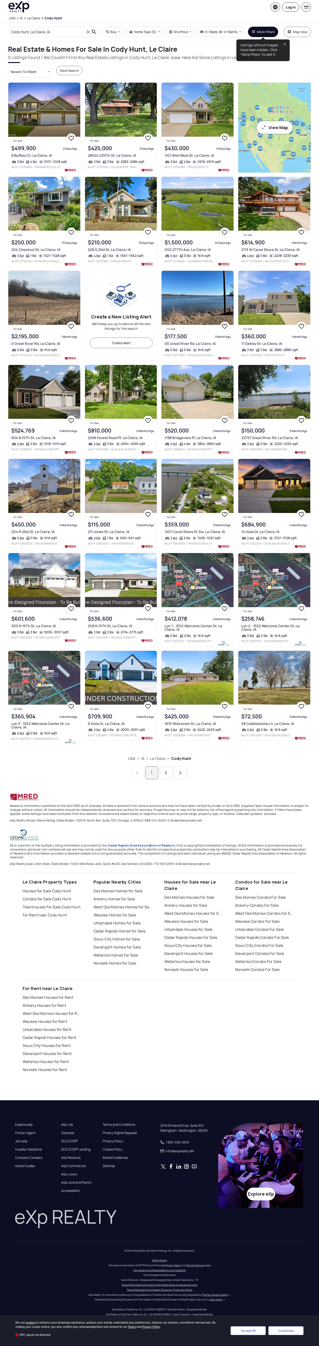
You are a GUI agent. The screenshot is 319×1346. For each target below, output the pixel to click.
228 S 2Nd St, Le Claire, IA (109, 249)
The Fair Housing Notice (215, 1294)
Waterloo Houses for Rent (46, 1061)
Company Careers (28, 1157)
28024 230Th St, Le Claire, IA (112, 155)
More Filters (266, 32)
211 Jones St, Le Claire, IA (108, 531)
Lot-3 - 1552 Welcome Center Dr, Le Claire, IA (40, 725)
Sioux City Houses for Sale (188, 945)
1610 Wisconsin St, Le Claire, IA (190, 723)
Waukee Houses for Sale (186, 921)
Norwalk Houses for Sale (186, 969)
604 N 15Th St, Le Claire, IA (33, 437)
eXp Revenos (71, 1157)
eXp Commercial (73, 1166)
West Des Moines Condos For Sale (264, 913)
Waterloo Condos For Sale (258, 961)
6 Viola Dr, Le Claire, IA (106, 723)
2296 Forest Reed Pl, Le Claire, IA (115, 437)
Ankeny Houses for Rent (44, 1005)
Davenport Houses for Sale (188, 953)
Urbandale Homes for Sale (117, 923)
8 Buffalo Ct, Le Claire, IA (31, 155)
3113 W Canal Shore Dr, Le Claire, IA (270, 249)
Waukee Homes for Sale (115, 915)
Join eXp (21, 1141)
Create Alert (121, 343)
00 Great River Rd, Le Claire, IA (190, 343)
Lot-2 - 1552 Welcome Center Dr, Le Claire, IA (270, 627)
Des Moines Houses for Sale (189, 897)
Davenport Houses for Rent (47, 1053)
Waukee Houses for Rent (45, 1021)
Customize (286, 1331)
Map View (300, 32)
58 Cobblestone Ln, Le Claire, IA (267, 723)
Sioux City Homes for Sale (117, 939)
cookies (31, 1322)
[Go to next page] (180, 772)
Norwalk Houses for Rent (45, 1069)
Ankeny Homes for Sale (114, 899)
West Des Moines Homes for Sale (123, 907)
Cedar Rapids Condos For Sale (262, 937)
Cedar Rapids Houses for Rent (50, 1037)
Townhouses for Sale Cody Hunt (52, 907)
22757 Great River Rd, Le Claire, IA (269, 437)
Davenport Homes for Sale (117, 947)
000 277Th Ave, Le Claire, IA (188, 249)
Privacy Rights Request (120, 1132)
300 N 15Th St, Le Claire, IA (33, 625)
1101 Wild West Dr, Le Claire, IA (189, 155)
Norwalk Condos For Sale (257, 969)
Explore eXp (24, 1124)
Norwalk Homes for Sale (115, 963)
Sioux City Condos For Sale (259, 945)
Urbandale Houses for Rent (47, 1029)
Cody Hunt (181, 758)
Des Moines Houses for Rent (48, 997)
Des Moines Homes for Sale (118, 890)
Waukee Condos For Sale (257, 921)
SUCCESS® (69, 1141)
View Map (278, 127)
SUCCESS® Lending (75, 1149)
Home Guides (25, 1166)
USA (131, 758)
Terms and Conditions (119, 1124)
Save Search (69, 70)
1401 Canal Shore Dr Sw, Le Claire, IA (195, 531)
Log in (291, 7)
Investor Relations (28, 1149)
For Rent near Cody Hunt (45, 915)
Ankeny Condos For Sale (257, 905)
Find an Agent (25, 1132)
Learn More (215, 1299)
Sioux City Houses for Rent (47, 1045)
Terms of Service (195, 1265)
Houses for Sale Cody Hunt (47, 890)
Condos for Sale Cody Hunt (47, 899)
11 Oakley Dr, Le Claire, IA (261, 343)
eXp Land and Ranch (76, 1182)
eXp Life (67, 1124)
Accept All (248, 1331)
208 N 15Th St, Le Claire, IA (110, 625)
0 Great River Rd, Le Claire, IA (35, 343)
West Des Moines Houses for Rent (52, 1013)
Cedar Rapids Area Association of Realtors (141, 845)
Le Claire (157, 758)
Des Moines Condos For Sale (260, 897)
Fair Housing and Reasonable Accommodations (159, 1270)
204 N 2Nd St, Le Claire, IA (33, 531)
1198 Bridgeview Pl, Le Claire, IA (190, 437)
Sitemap (109, 1166)
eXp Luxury (69, 1174)
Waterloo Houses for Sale (187, 961)
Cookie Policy (113, 1149)
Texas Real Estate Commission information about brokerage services (159, 1285)
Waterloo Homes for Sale (116, 955)
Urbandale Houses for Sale (188, 929)
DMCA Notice (159, 1260)
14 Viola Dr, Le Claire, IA (260, 531)
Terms (132, 1327)
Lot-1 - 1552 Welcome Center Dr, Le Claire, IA (193, 627)
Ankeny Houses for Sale (185, 905)
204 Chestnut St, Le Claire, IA (35, 249)
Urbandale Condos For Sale (259, 929)
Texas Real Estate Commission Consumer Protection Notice (159, 1289)
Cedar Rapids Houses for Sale (190, 937)
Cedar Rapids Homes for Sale (120, 931)
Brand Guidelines (115, 1157)
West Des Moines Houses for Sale (193, 913)
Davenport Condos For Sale (259, 953)
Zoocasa (67, 1132)
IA (143, 758)
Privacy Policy (113, 1141)
